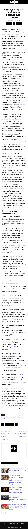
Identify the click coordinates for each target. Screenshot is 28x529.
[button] (2, 2)
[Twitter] (10, 23)
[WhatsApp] (20, 23)
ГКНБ (24, 415)
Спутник (11, 524)
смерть (22, 416)
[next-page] (5, 513)
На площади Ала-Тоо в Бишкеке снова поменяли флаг (21, 435)
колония (4, 416)
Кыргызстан (9, 416)
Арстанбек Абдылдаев (17, 415)
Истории (10, 523)
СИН (18, 416)
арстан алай (8, 415)
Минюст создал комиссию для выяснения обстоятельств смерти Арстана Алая (7, 436)
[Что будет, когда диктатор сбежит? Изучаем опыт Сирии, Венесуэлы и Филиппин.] (5, 470)
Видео (14, 523)
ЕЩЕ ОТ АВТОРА (6, 465)
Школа (22, 523)
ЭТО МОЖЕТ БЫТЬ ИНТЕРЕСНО (9, 463)
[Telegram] (17, 23)
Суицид (3, 418)
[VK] (14, 23)
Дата (18, 523)
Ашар (15, 524)
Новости (5, 523)
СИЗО (15, 416)
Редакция (11, 20)
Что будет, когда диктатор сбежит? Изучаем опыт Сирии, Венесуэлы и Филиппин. (17, 470)
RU (18, 524)
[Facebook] (7, 23)
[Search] (26, 2)
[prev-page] (2, 513)
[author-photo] (14, 452)
